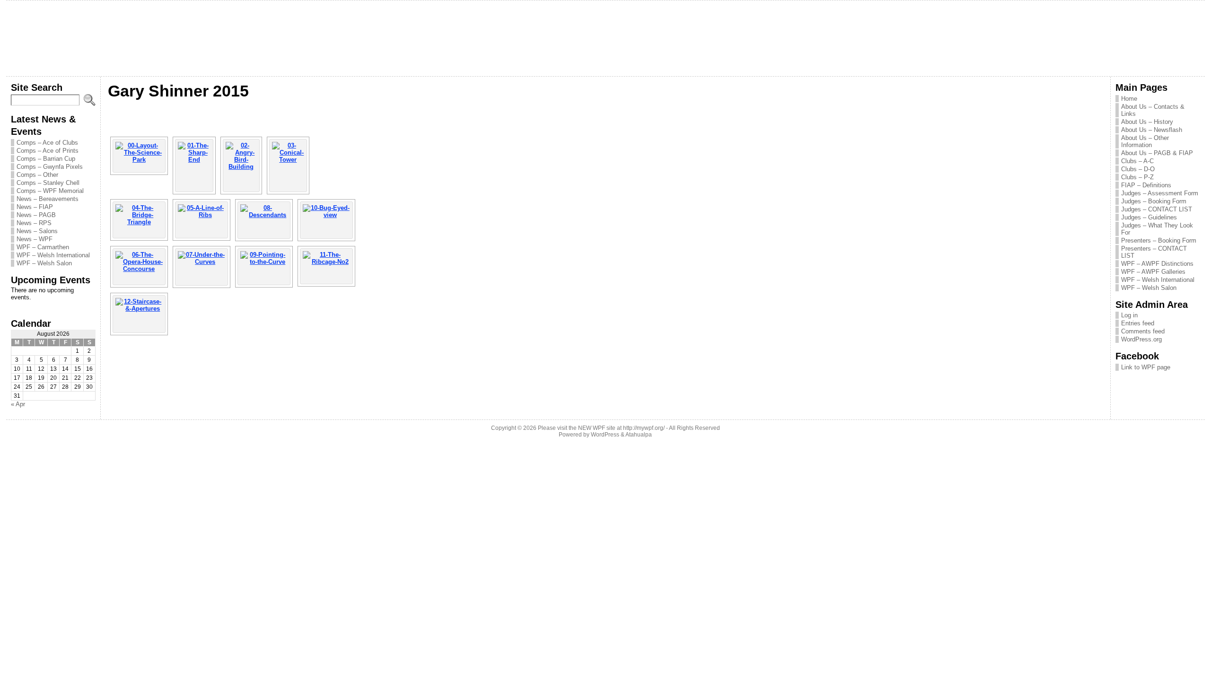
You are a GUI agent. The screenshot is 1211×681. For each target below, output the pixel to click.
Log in (1129, 315)
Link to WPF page (1145, 367)
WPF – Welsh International (53, 255)
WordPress (605, 434)
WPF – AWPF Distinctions (1157, 263)
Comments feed (1143, 331)
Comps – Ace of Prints (48, 150)
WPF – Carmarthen (43, 247)
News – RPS (34, 223)
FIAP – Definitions (1146, 185)
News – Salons (37, 231)
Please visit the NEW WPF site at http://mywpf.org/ (601, 428)
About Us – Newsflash (1151, 129)
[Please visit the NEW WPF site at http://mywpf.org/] (605, 38)
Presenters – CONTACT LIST (1154, 252)
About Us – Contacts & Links (1153, 110)
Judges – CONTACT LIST (1156, 209)
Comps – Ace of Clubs (47, 142)
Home (1129, 98)
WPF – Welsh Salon (44, 263)
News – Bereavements (48, 198)
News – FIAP (35, 206)
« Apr (18, 404)
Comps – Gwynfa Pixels (50, 166)
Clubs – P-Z (1137, 177)
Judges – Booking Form (1153, 201)
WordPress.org (1141, 339)
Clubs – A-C (1137, 161)
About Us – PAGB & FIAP (1157, 153)
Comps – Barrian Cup (46, 158)
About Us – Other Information (1145, 141)
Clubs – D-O (1138, 169)
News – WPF (35, 239)
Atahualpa (638, 434)
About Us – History (1147, 121)
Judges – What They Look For (1157, 229)
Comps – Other (37, 174)
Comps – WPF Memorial (50, 190)
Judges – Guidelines (1149, 217)
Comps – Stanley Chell (48, 182)
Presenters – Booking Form (1158, 240)
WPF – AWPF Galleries (1153, 271)
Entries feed (1137, 323)
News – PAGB (36, 214)
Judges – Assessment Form (1159, 193)
